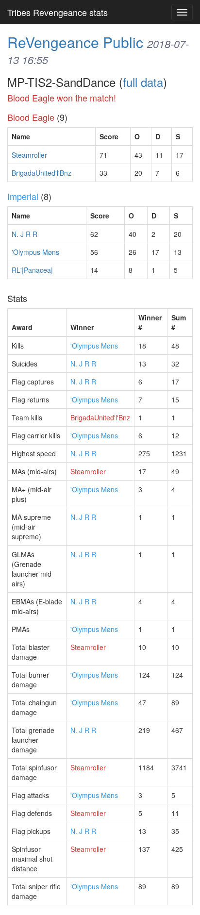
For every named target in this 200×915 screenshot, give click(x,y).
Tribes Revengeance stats (57, 12)
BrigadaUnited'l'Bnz (41, 173)
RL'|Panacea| (32, 270)
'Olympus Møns (35, 252)
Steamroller (29, 155)
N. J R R (24, 234)
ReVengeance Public (75, 42)
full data (143, 81)
